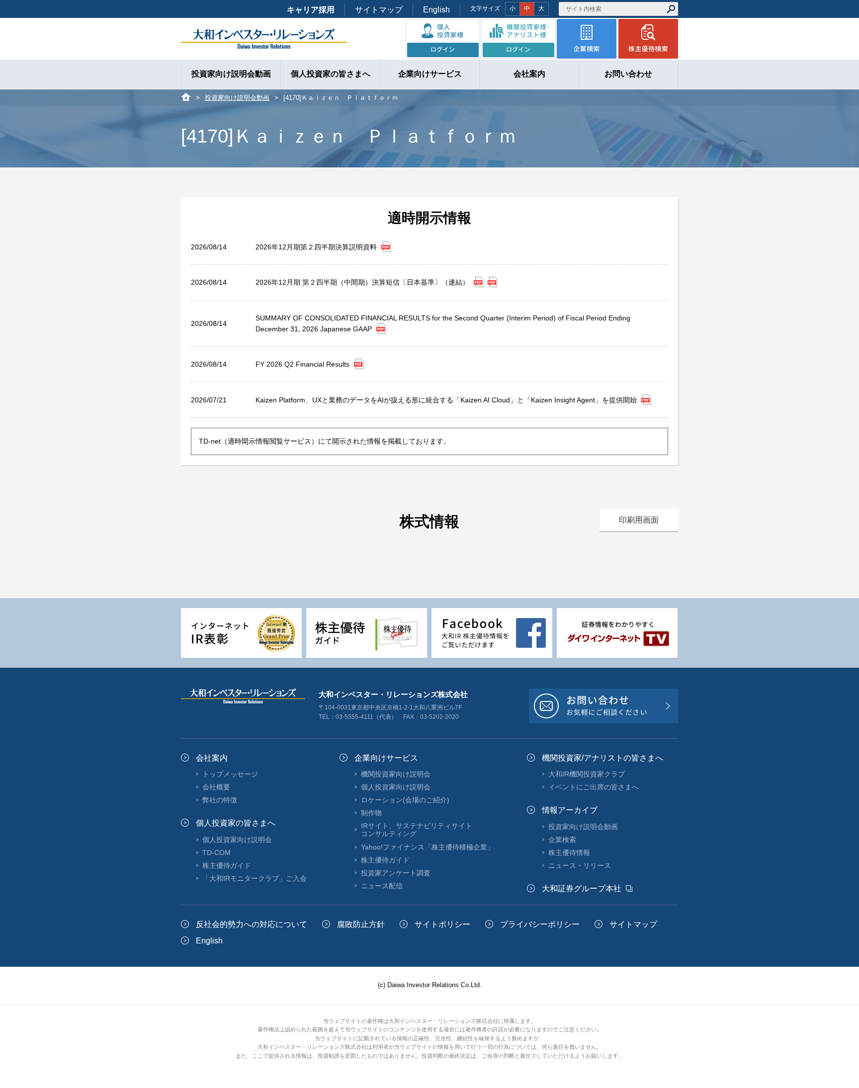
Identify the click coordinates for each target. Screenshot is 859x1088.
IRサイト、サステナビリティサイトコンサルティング (416, 830)
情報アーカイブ (570, 810)
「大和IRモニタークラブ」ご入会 (254, 878)
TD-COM (216, 852)
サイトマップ (379, 9)
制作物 (371, 813)
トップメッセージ (230, 774)
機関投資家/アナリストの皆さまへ (602, 758)
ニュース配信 (382, 886)
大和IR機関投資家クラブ (586, 774)
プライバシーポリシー (540, 924)
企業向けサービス (386, 758)
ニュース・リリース (579, 865)
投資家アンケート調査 (395, 873)
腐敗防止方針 (361, 924)
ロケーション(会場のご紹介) (405, 800)
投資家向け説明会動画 (237, 97)
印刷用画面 (639, 520)
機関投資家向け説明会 (395, 774)
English (436, 9)
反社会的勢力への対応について (251, 924)
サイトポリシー (442, 924)
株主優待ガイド (226, 865)
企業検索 (562, 840)
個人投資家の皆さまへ (235, 823)
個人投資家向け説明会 (237, 840)
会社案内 (212, 758)
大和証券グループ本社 (581, 888)
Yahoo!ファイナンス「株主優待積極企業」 (427, 847)
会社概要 (216, 787)
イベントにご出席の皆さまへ (593, 787)
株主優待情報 (569, 852)
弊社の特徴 (219, 800)
